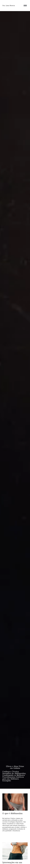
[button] (25, 5)
